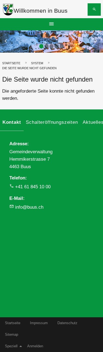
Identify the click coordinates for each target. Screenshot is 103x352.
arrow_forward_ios (98, 41)
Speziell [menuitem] (11, 346)
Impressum (39, 323)
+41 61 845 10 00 (33, 186)
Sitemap (11, 334)
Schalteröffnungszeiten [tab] (52, 122)
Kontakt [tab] (11, 122)
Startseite (11, 63)
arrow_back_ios (9, 41)
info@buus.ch (29, 207)
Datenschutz (67, 323)
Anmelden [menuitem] (35, 346)
